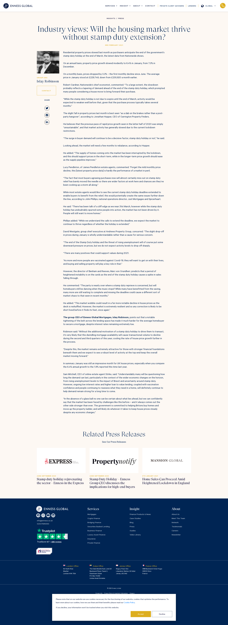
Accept (141, 614)
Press (132, 527)
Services (110, 6)
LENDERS (192, 6)
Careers (175, 531)
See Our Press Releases (114, 442)
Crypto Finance (93, 519)
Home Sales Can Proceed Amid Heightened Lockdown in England (166, 481)
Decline (162, 614)
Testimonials (177, 527)
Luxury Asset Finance (96, 535)
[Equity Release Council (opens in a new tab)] (44, 551)
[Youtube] (48, 515)
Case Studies (135, 519)
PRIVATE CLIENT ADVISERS (172, 6)
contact (46, 91)
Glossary (132, 593)
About (136, 6)
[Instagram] (43, 515)
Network (175, 523)
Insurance (91, 539)
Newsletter (176, 535)
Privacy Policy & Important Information (116, 593)
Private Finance (93, 543)
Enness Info (99, 593)
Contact (150, 6)
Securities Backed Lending (98, 527)
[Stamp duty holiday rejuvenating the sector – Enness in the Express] (61, 460)
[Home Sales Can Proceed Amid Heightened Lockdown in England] (166, 460)
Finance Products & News (140, 515)
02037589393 (222, 6)
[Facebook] (38, 515)
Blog (131, 523)
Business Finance (94, 531)
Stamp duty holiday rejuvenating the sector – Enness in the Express (60, 481)
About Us (175, 515)
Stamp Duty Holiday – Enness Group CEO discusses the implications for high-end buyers (112, 483)
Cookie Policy (129, 602)
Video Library (135, 535)
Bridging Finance (94, 523)
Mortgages (91, 515)
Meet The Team (178, 519)
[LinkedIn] (53, 515)
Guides (133, 531)
